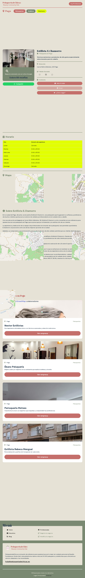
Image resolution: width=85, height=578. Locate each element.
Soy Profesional (76, 4)
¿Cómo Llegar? (60, 93)
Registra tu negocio (46, 533)
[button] (45, 312)
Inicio (11, 530)
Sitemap (48, 575)
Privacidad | (42, 575)
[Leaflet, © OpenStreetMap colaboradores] (42, 192)
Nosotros (12, 533)
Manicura (41, 11)
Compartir (19, 84)
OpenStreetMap (19, 301)
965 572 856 (61, 83)
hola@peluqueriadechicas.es (17, 561)
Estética (31, 11)
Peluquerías (19, 11)
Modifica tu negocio (46, 536)
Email (61, 88)
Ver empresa (42, 333)
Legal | (36, 575)
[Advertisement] (42, 31)
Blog (10, 536)
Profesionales (44, 530)
